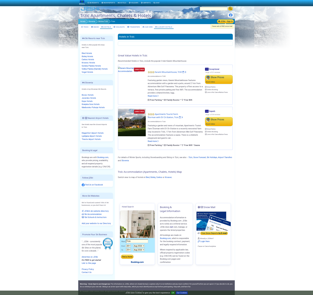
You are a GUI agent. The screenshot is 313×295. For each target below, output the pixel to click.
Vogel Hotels (87, 72)
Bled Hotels (87, 53)
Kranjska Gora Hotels (91, 104)
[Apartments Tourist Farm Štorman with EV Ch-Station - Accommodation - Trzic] (132, 122)
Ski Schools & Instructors (95, 217)
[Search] (230, 9)
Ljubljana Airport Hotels (92, 136)
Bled (148, 177)
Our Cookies (182, 293)
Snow (96, 27)
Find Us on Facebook (94, 185)
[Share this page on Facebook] (231, 16)
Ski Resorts (94, 3)
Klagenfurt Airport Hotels (93, 133)
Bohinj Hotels (87, 56)
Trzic (86, 27)
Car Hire (148, 27)
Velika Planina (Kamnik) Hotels (95, 69)
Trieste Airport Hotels (91, 139)
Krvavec (168, 177)
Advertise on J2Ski (90, 257)
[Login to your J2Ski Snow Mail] (213, 221)
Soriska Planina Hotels (91, 66)
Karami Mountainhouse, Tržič (168, 72)
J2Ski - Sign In (226, 21)
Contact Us (86, 272)
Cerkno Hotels (88, 59)
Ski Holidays (212, 157)
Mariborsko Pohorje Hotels (93, 107)
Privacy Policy (88, 269)
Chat (158, 3)
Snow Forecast (199, 157)
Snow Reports (109, 3)
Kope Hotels (87, 101)
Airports (147, 3)
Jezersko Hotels (89, 98)
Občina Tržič (103, 21)
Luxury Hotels (164, 27)
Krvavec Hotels (88, 63)
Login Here (205, 241)
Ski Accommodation (93, 214)
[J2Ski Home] (90, 10)
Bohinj (152, 177)
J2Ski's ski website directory (96, 211)
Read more (152, 96)
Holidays (120, 27)
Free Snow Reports (214, 233)
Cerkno (159, 177)
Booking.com (102, 157)
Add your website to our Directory (96, 223)
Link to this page (89, 263)
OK (173, 293)
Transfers (134, 27)
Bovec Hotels (88, 95)
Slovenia (92, 21)
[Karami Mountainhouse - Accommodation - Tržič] (132, 69)
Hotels (82, 21)
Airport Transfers (225, 157)
